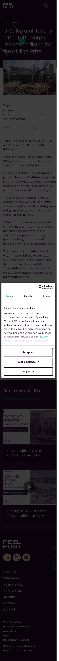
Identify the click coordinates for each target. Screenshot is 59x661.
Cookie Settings (26, 361)
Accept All (28, 352)
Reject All (28, 371)
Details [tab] (28, 296)
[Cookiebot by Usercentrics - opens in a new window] (39, 287)
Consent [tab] (10, 296)
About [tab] (46, 296)
